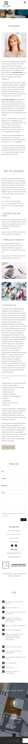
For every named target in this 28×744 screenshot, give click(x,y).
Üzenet (3, 492)
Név (2, 471)
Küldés (23, 519)
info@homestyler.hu (14, 538)
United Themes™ (19, 741)
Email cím (4, 478)
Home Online (11, 142)
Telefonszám (4, 485)
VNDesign (16, 740)
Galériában (4, 203)
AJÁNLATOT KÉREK (8, 447)
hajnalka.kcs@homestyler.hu (14, 534)
